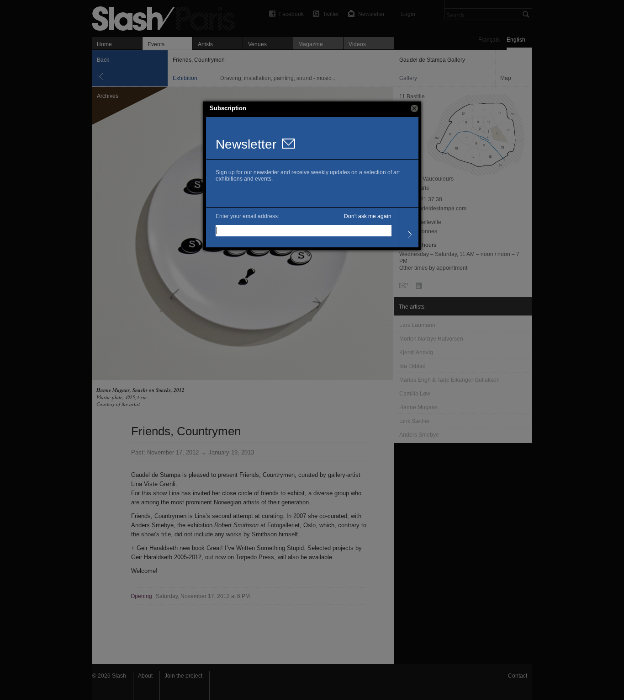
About (145, 676)
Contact (517, 676)
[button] (414, 108)
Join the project (183, 676)
